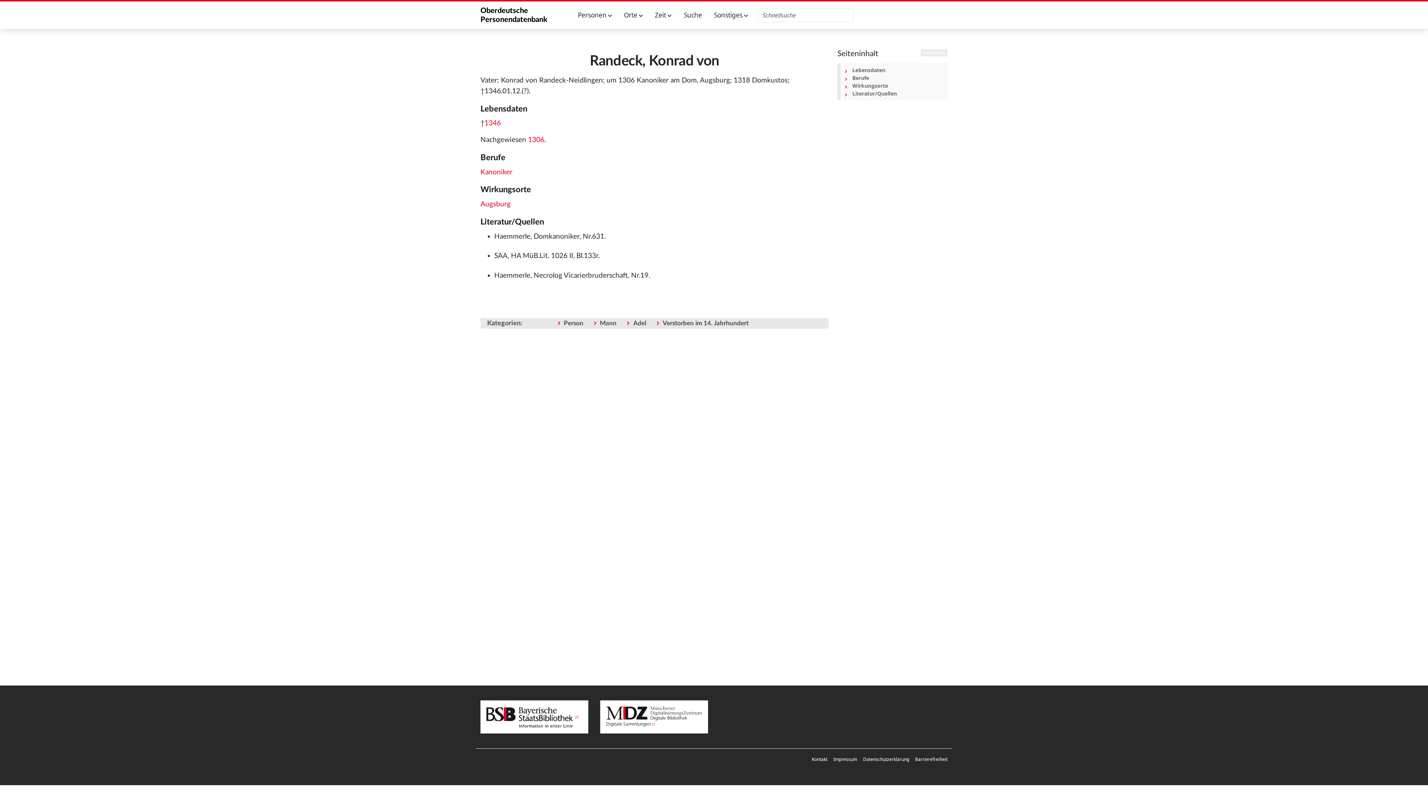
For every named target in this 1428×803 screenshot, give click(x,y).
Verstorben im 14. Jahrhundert (706, 323)
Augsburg (495, 204)
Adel (639, 323)
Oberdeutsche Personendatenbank (513, 15)
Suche (693, 15)
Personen (593, 15)
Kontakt (819, 759)
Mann (608, 323)
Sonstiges (729, 15)
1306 (536, 139)
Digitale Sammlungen (628, 724)
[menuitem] (819, 759)
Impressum (845, 759)
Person (573, 323)
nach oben (934, 53)
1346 (493, 123)
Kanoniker (496, 172)
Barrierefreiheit (931, 759)
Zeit (661, 15)
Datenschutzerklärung (886, 759)
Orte (631, 15)
